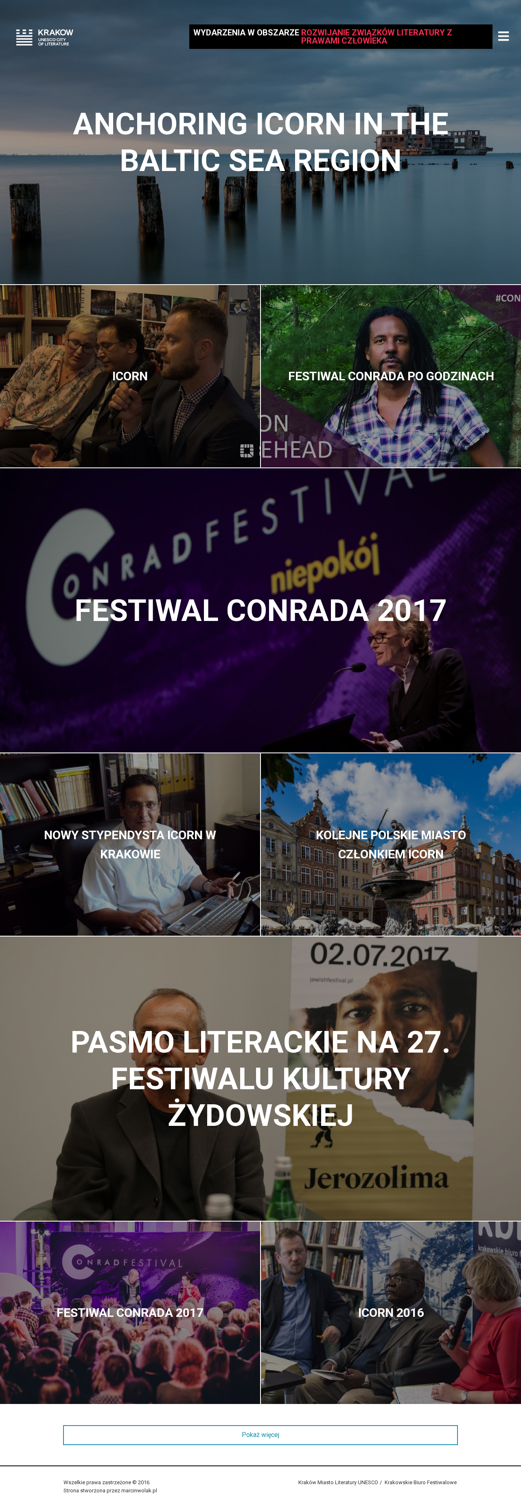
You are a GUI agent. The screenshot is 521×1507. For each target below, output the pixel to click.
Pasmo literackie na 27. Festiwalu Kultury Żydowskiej (260, 1078)
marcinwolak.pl (139, 1490)
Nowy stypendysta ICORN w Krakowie (130, 844)
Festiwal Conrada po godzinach (391, 376)
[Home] (44, 36)
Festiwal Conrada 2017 (260, 610)
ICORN (130, 376)
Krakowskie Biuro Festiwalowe (421, 1482)
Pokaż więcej (260, 1435)
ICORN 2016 (391, 1312)
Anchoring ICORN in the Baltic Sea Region (261, 142)
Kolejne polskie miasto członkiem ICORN (391, 844)
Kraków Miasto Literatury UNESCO (338, 1482)
